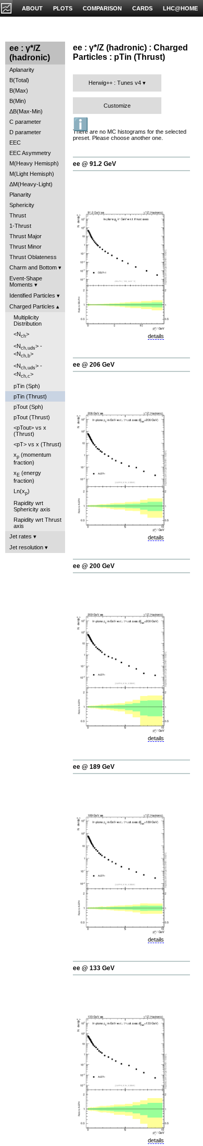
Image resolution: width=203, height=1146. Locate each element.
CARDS (142, 8)
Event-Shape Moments (25, 281)
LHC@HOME (180, 8)
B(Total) (19, 80)
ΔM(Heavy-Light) (31, 184)
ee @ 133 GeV (94, 968)
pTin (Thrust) (30, 396)
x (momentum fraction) (32, 459)
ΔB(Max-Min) (26, 111)
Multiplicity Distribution (28, 320)
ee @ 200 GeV (94, 566)
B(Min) (17, 101)
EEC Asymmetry (30, 153)
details (156, 336)
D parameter (25, 132)
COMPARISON (102, 8)
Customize (117, 105)
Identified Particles (32, 295)
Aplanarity (21, 70)
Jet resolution (26, 547)
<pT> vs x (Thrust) (37, 444)
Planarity (20, 194)
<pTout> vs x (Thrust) (30, 430)
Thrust (17, 215)
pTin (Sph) (27, 386)
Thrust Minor (25, 246)
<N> (21, 335)
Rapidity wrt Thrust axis (37, 523)
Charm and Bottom (33, 267)
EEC (15, 142)
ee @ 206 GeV (94, 364)
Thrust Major (25, 236)
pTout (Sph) (28, 407)
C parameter (25, 122)
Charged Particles (32, 306)
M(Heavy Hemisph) (34, 163)
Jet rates (20, 536)
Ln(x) (22, 492)
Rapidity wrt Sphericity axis (32, 506)
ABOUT (32, 8)
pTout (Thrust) (32, 417)
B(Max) (18, 90)
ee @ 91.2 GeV (94, 164)
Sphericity (21, 205)
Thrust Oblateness (33, 257)
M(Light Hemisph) (31, 174)
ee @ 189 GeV (94, 766)
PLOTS (62, 8)
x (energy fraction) (27, 477)
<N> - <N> (28, 350)
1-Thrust (20, 226)
